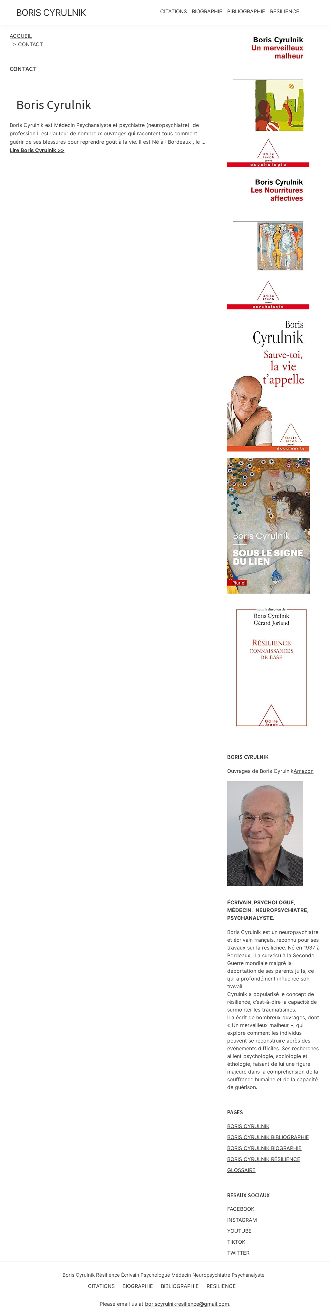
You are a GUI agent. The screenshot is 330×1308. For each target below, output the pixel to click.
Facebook (240, 1209)
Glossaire (241, 1170)
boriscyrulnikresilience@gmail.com (187, 1304)
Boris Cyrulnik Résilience (263, 1159)
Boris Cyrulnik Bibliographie (268, 1137)
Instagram (242, 1220)
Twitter (238, 1253)
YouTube (239, 1231)
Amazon (304, 771)
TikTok (236, 1242)
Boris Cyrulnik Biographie (264, 1148)
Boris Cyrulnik (51, 12)
